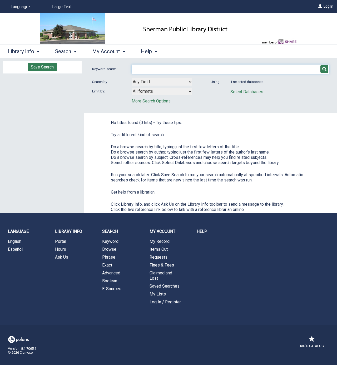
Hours (60, 249)
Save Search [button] (42, 67)
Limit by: (99, 91)
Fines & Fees (162, 265)
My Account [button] (106, 51)
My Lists (158, 294)
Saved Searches (165, 286)
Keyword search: (105, 69)
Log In (328, 6)
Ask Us (61, 257)
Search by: (100, 82)
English (14, 241)
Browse (109, 249)
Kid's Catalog (312, 346)
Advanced (111, 272)
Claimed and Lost (161, 275)
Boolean (109, 280)
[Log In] (320, 6)
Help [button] (147, 51)
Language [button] (18, 231)
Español (15, 249)
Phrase (108, 257)
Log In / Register (165, 301)
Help (202, 231)
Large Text (62, 6)
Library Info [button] (22, 51)
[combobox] (162, 82)
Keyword (110, 241)
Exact (107, 265)
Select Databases (246, 91)
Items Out (159, 249)
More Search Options (151, 100)
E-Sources (111, 288)
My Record (160, 241)
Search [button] (63, 51)
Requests (158, 257)
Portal (60, 241)
